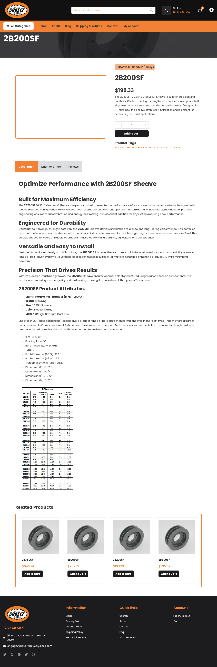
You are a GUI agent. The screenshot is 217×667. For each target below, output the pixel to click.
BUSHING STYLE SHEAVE (169, 147)
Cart (176, 621)
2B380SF (27, 560)
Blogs (69, 616)
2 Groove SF (123, 67)
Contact (113, 26)
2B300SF (164, 560)
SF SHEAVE (150, 147)
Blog (68, 26)
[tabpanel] (108, 336)
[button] (32, 574)
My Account (132, 26)
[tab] (26, 166)
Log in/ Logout (181, 616)
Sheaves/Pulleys (143, 67)
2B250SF (73, 560)
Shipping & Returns (89, 26)
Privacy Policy (74, 621)
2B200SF (119, 147)
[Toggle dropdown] (8, 26)
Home (43, 26)
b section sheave (134, 147)
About (56, 26)
